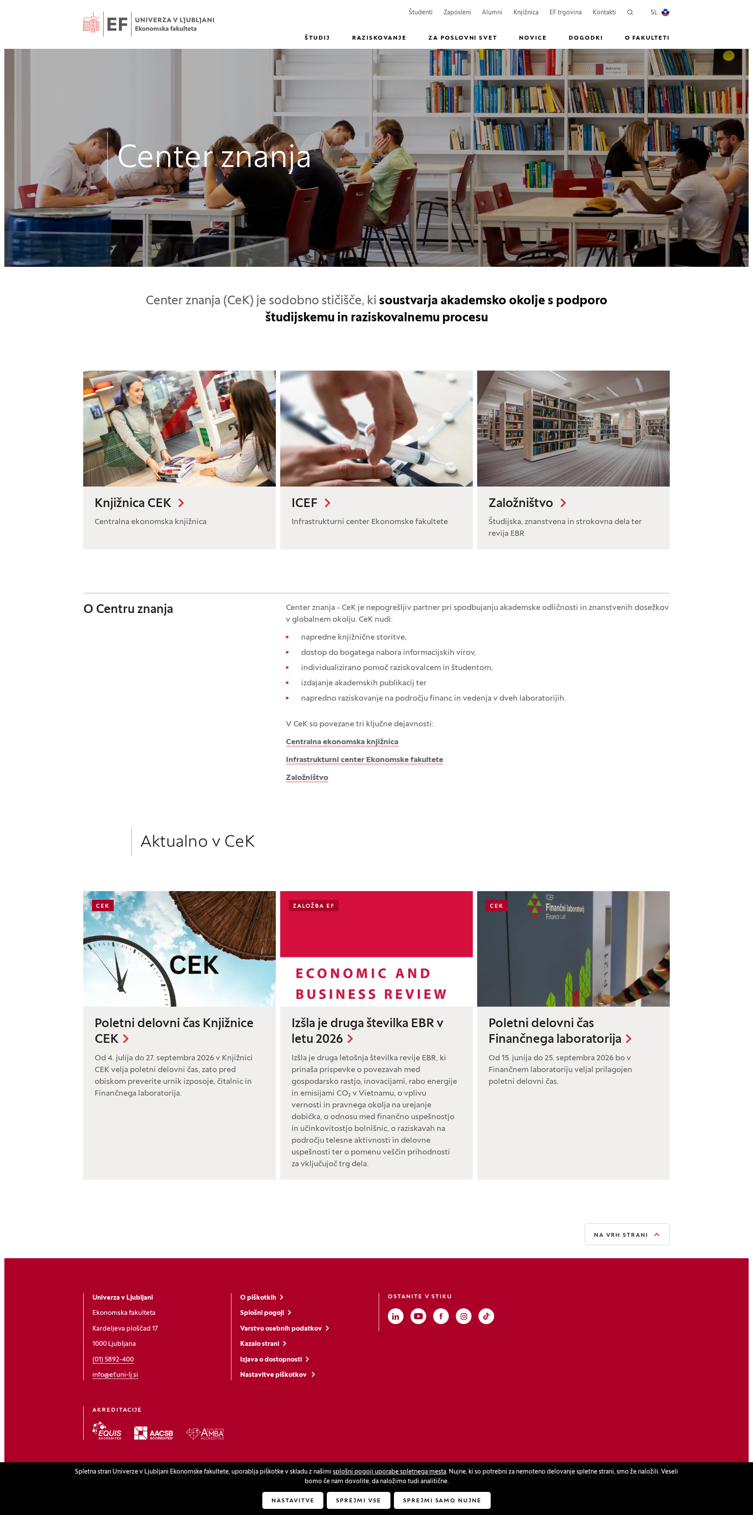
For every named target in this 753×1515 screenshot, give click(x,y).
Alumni (492, 13)
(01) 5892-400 (113, 1360)
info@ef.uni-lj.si (115, 1375)
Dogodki (586, 38)
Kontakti (604, 13)
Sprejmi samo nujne (442, 1501)
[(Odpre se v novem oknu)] (106, 1431)
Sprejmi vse (358, 1501)
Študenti (421, 13)
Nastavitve (293, 1501)
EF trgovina (565, 13)
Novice (533, 38)
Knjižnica (526, 13)
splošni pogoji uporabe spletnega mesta (389, 1472)
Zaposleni (457, 13)
